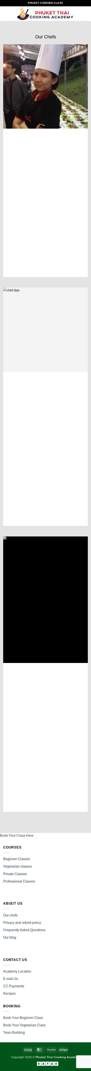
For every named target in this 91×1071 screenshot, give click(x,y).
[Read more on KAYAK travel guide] (45, 1063)
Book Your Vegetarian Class (24, 1025)
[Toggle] (16, 253)
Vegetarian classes (18, 866)
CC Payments (13, 986)
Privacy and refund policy (22, 922)
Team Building (14, 1032)
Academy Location (17, 971)
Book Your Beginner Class (23, 1018)
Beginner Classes (16, 859)
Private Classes (15, 874)
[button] (5, 13)
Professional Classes (19, 881)
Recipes (9, 993)
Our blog (9, 937)
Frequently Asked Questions (24, 930)
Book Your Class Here (16, 835)
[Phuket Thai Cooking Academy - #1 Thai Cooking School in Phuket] (45, 13)
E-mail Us (10, 979)
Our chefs (10, 915)
